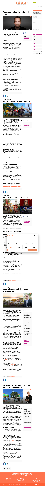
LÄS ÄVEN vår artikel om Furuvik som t (8, 186)
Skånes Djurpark (19, 170)
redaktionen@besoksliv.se (11, 92)
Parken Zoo (12, 440)
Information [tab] (22, 237)
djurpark (25, 221)
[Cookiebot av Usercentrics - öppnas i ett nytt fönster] (34, 235)
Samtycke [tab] (12, 237)
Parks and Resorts (26, 222)
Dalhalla (13, 356)
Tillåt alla (33, 250)
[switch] (19, 247)
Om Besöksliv (13, 484)
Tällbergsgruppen (5, 359)
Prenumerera (18, 484)
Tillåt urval (22, 250)
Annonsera (24, 484)
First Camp (25, 340)
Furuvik (4, 263)
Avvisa (12, 250)
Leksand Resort (12, 364)
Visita (30, 475)
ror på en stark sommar (17, 186)
